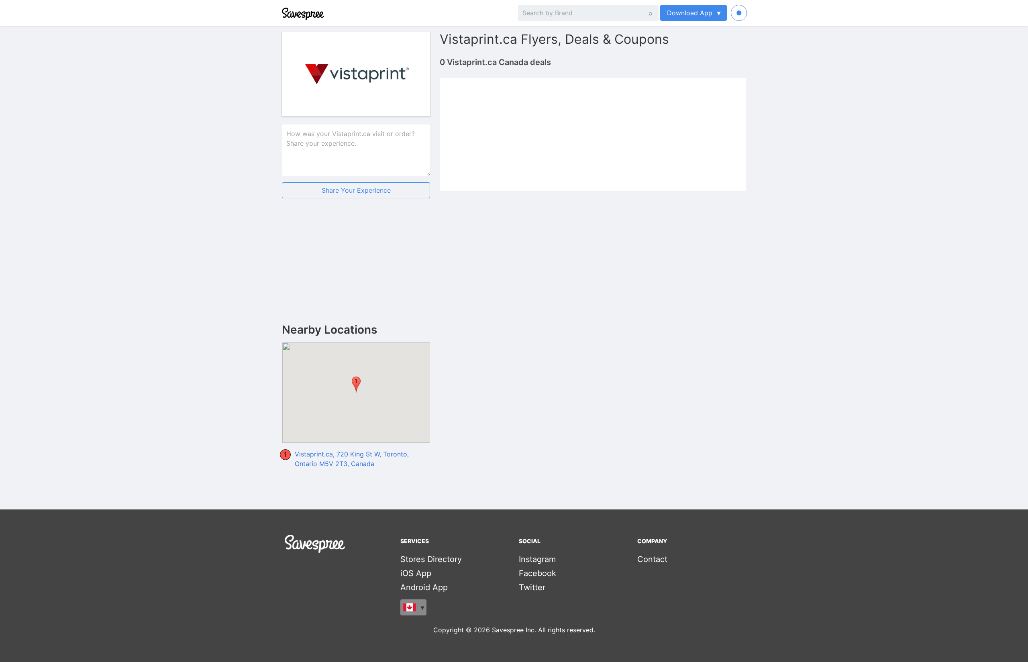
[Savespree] (283, 12)
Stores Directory (431, 559)
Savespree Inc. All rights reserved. (543, 630)
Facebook (537, 573)
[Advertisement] (356, 267)
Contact (652, 559)
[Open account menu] (739, 13)
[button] (356, 385)
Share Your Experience (356, 190)
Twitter (532, 587)
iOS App (415, 573)
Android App (424, 587)
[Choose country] (413, 607)
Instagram (537, 559)
